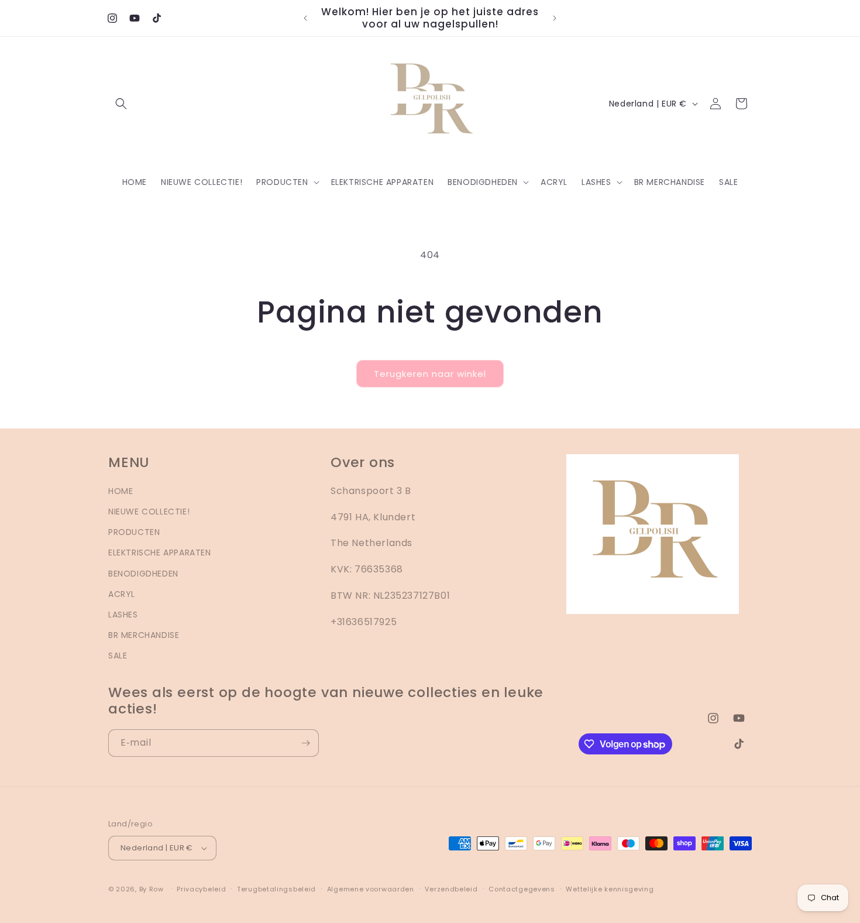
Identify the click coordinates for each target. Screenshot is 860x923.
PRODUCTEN (134, 532)
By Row (151, 889)
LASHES (123, 614)
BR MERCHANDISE (143, 635)
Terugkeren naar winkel (430, 374)
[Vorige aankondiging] (305, 18)
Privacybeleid (201, 889)
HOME (120, 491)
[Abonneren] (305, 743)
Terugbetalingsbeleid (276, 889)
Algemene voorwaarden (370, 889)
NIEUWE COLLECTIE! (149, 511)
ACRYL (121, 594)
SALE (117, 655)
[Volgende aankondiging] (554, 18)
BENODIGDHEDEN (143, 573)
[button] (121, 103)
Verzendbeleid (451, 889)
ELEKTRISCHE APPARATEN (159, 552)
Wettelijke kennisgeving (609, 889)
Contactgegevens (522, 889)
